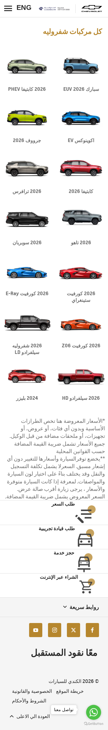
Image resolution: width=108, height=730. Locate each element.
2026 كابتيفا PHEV (27, 89)
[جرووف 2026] (27, 117)
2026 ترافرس (27, 191)
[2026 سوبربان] (27, 219)
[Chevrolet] (92, 8)
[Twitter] (73, 630)
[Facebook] (92, 630)
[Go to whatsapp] (93, 712)
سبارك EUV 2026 (81, 89)
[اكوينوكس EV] (81, 117)
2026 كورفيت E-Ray (27, 293)
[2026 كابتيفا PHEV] (27, 66)
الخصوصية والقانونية (32, 691)
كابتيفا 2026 (81, 191)
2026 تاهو (81, 242)
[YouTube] (35, 630)
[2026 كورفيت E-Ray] (27, 270)
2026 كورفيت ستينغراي (81, 296)
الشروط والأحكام (29, 701)
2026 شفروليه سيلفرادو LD (27, 348)
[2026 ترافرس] (27, 168)
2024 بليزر (27, 398)
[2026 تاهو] (81, 219)
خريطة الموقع (70, 691)
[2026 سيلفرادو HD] (81, 374)
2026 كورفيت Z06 (81, 345)
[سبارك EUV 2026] (81, 66)
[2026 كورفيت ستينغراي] (81, 270)
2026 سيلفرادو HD (81, 398)
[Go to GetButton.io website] (93, 724)
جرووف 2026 (27, 140)
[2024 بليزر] (27, 374)
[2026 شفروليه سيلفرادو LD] (27, 322)
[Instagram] (54, 630)
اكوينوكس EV (81, 140)
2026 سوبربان (27, 242)
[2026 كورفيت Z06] (81, 322)
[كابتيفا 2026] (81, 168)
